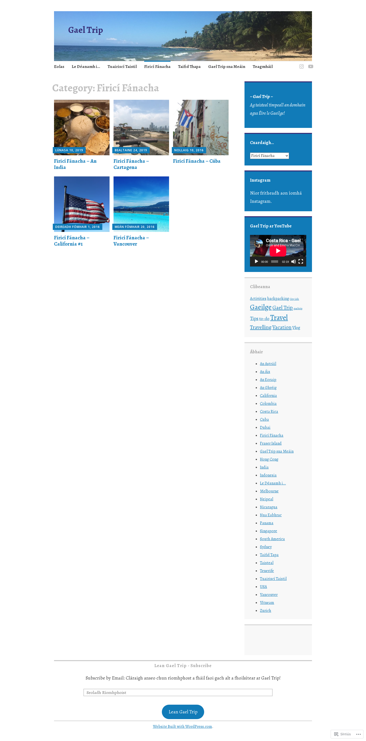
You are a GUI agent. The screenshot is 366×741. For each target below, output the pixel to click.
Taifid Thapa (189, 66)
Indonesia (268, 475)
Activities (258, 298)
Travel (279, 317)
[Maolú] (293, 261)
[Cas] (256, 261)
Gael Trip (85, 30)
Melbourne (269, 491)
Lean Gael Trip (183, 712)
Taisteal (266, 563)
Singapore (268, 531)
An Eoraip (268, 379)
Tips (254, 318)
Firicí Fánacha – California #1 (71, 240)
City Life (294, 299)
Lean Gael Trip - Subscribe (183, 666)
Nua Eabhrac (271, 515)
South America (272, 539)
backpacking (278, 298)
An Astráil (268, 364)
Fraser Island (271, 443)
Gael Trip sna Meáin (226, 66)
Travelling (261, 327)
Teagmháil (263, 66)
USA (263, 586)
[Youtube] (310, 63)
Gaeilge (261, 307)
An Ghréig (268, 387)
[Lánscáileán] (300, 261)
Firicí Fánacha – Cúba (197, 161)
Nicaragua (268, 507)
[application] (278, 250)
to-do (264, 318)
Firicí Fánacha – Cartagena (131, 164)
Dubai (265, 427)
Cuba (264, 419)
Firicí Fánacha (157, 66)
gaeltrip (298, 308)
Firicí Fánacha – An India (75, 164)
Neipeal (266, 499)
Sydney (266, 547)
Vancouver (269, 594)
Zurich (265, 610)
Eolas (59, 66)
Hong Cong (269, 459)
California (268, 395)
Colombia (268, 403)
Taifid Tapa (269, 555)
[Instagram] (301, 63)
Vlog (296, 327)
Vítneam (267, 602)
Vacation (282, 327)
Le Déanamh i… (86, 66)
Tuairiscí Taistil (122, 66)
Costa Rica (269, 411)
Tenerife (267, 571)
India (264, 467)
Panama (266, 523)
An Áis (265, 371)
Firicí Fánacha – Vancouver (131, 240)
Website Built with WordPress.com (182, 726)
